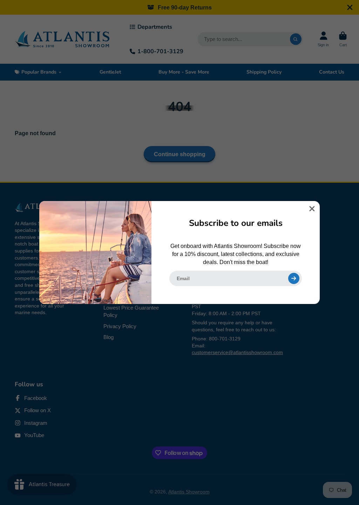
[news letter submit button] (293, 278)
